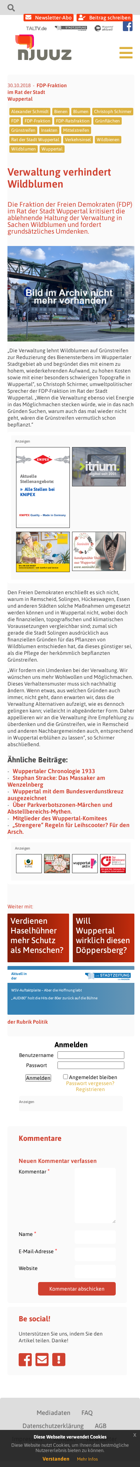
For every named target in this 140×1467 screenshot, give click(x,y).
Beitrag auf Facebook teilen (25, 1359)
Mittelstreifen (76, 130)
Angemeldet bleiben (93, 1077)
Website (28, 1268)
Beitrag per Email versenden (42, 1359)
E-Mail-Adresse (38, 1251)
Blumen (80, 111)
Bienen (61, 111)
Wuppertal (52, 149)
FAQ (87, 1412)
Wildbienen (108, 139)
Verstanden (56, 1459)
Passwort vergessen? (90, 1083)
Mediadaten (53, 1412)
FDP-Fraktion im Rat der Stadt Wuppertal (37, 92)
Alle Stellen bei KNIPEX (37, 491)
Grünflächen (107, 121)
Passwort (36, 1065)
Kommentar (34, 1171)
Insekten (49, 130)
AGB (100, 1426)
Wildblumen (23, 149)
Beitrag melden (58, 1359)
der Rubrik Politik (27, 1022)
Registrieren (90, 1089)
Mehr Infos (87, 1459)
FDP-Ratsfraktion (73, 121)
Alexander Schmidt (30, 111)
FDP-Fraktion (37, 121)
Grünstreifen (23, 130)
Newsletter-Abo (53, 18)
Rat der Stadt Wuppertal (35, 139)
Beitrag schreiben (110, 18)
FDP (15, 121)
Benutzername (36, 1055)
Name (27, 1233)
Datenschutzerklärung (53, 1426)
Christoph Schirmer (112, 111)
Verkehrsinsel (78, 139)
